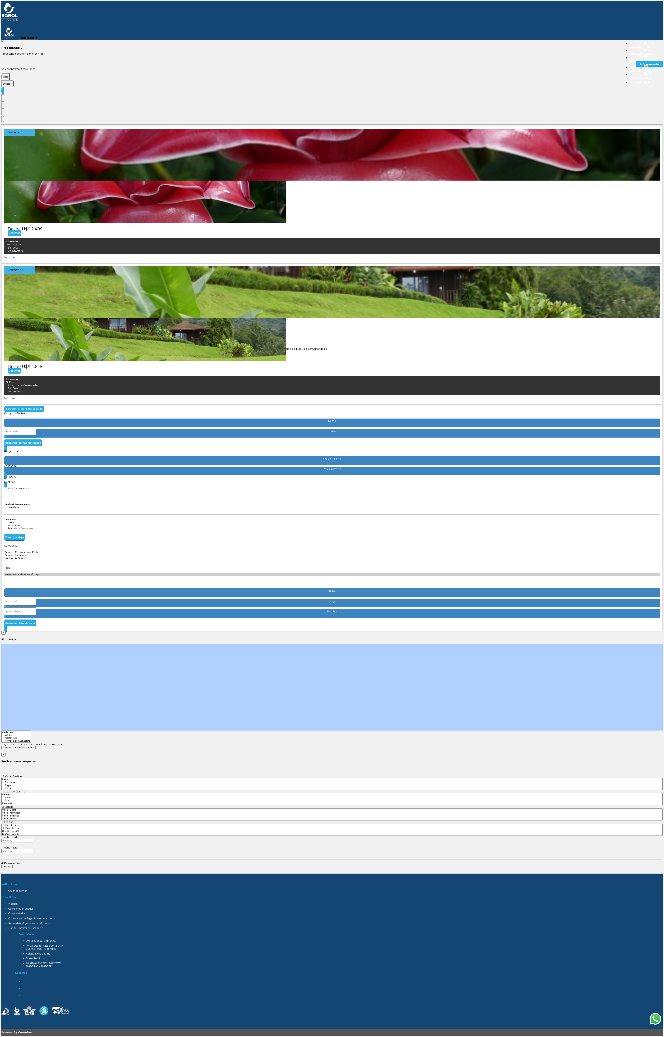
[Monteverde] (332, 525)
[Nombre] (2, 97)
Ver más (14, 233)
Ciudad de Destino (13, 791)
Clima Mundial (16, 913)
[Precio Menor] (2, 111)
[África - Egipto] (332, 810)
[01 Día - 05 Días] (332, 825)
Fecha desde (9, 837)
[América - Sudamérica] (332, 555)
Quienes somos (17, 890)
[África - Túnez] (332, 818)
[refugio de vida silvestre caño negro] (332, 574)
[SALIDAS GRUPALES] (332, 558)
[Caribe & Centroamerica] (332, 488)
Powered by (17, 1032)
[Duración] (2, 104)
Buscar (7, 866)
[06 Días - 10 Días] (332, 828)
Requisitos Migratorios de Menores (29, 923)
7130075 (11, 476)
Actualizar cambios (24, 747)
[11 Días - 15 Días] (332, 831)
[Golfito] (332, 522)
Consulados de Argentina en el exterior (31, 918)
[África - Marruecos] (332, 812)
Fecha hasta (9, 847)
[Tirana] (332, 800)
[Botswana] (332, 782)
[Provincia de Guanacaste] (332, 528)
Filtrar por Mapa (14, 537)
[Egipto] (332, 785)
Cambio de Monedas (20, 908)
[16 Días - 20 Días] (332, 834)
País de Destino (11, 776)
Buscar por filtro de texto (20, 623)
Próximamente (649, 64)
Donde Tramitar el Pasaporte (25, 928)
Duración (7, 822)
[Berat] (332, 797)
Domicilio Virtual (35, 958)
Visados (12, 903)
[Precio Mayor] (2, 119)
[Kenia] (332, 788)
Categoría (7, 806)
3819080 (11, 466)
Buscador (7, 83)
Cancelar (7, 747)
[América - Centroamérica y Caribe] (332, 552)
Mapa (5, 77)
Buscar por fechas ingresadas (23, 442)
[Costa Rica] (332, 507)
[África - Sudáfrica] (332, 815)
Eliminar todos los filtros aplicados (24, 409)
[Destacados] (2, 90)
